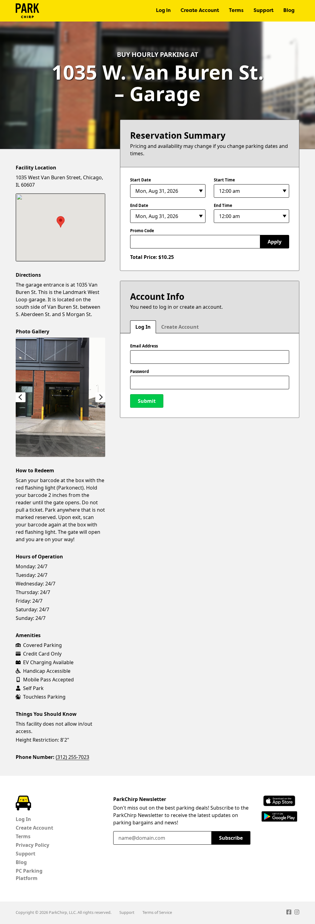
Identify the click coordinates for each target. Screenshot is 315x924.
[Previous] (21, 397)
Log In (163, 10)
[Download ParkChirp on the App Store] (279, 800)
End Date (139, 205)
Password (139, 371)
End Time (223, 205)
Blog (288, 10)
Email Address (144, 346)
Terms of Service (157, 912)
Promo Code (142, 230)
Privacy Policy (32, 845)
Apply (274, 241)
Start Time (224, 180)
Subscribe (231, 838)
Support (263, 10)
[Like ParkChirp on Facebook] (288, 913)
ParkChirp (27, 10)
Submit (147, 401)
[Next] (100, 397)
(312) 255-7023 (72, 757)
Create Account (200, 10)
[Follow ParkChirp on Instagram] (296, 913)
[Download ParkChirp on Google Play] (279, 816)
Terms (236, 10)
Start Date (140, 180)
